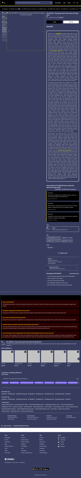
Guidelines (41, 444)
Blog (6, 444)
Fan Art (6, 439)
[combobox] (34, 3)
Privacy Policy (15, 462)
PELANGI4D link (65, 9)
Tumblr (62, 444)
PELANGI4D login (14, 9)
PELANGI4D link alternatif (54, 9)
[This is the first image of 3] (9, 31)
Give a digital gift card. (60, 263)
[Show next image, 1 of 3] (43, 31)
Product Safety (43, 446)
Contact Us (42, 450)
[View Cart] (77, 2)
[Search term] (50, 3)
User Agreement (8, 462)
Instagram (62, 437)
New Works (7, 442)
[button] (4, 14)
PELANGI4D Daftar (42, 9)
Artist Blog (23, 450)
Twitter (62, 442)
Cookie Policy (22, 462)
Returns (41, 439)
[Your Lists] (74, 2)
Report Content (7, 425)
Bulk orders (7, 452)
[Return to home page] (7, 3)
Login (6, 448)
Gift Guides (7, 437)
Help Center (42, 442)
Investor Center (24, 439)
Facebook (62, 439)
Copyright (41, 448)
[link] (5, 383)
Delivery (41, 437)
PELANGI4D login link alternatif (28, 9)
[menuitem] (5, 9)
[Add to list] (12, 352)
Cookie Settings (43, 452)
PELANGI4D (5, 9)
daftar (6, 450)
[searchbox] (40, 378)
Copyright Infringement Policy (21, 425)
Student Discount (9, 446)
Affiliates (23, 444)
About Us (23, 437)
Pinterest (62, 446)
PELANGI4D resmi (74, 9)
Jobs (22, 448)
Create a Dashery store (26, 452)
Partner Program (25, 442)
